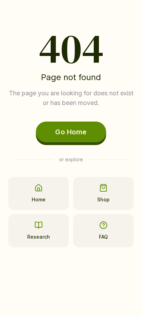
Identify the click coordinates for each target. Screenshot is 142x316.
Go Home (71, 132)
